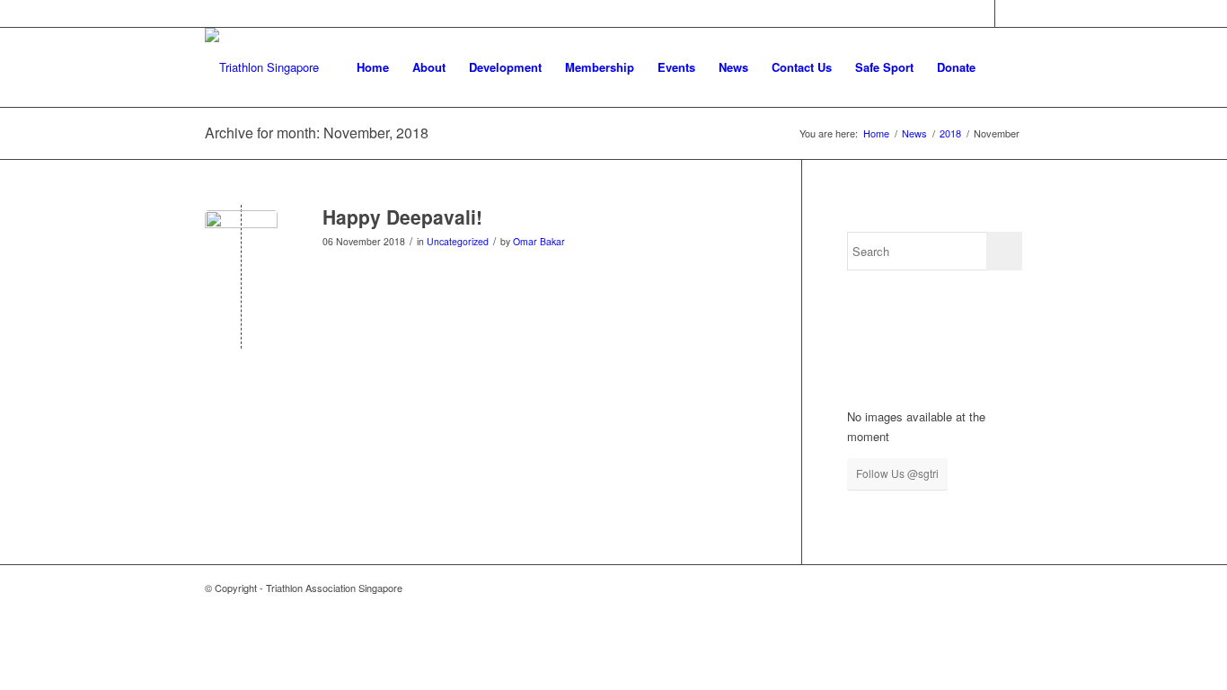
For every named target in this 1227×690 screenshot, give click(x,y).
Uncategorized (458, 241)
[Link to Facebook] (981, 13)
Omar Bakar (539, 241)
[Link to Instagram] (1008, 13)
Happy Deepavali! (402, 216)
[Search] (1004, 67)
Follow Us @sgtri (897, 473)
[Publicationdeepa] (241, 246)
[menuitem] (373, 67)
